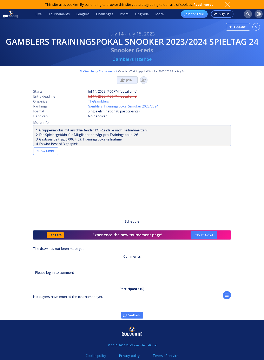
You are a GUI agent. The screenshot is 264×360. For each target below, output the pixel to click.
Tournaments (59, 14)
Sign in (224, 14)
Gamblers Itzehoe (132, 59)
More (159, 14)
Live (38, 14)
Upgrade (142, 14)
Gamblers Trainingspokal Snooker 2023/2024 (123, 106)
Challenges (104, 14)
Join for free (194, 14)
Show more (46, 151)
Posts (124, 14)
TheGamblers (87, 71)
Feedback (134, 315)
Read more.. (203, 4)
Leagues (83, 14)
